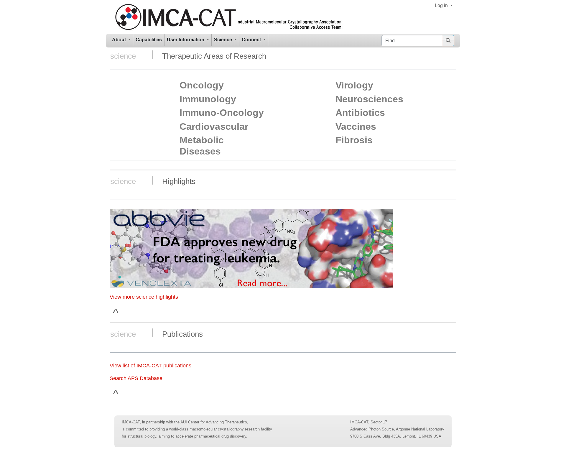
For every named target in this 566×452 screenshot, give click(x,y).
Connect (252, 39)
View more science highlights (144, 297)
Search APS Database (136, 378)
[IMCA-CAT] (229, 17)
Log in (442, 5)
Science (223, 39)
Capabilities (149, 39)
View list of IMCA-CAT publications (150, 366)
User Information (186, 39)
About (119, 39)
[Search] (448, 40)
